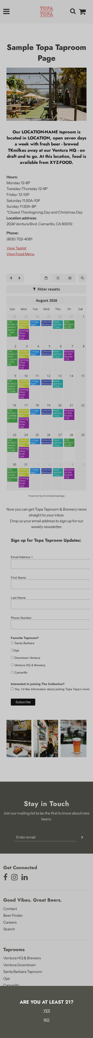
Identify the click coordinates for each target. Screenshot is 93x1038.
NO (46, 1020)
